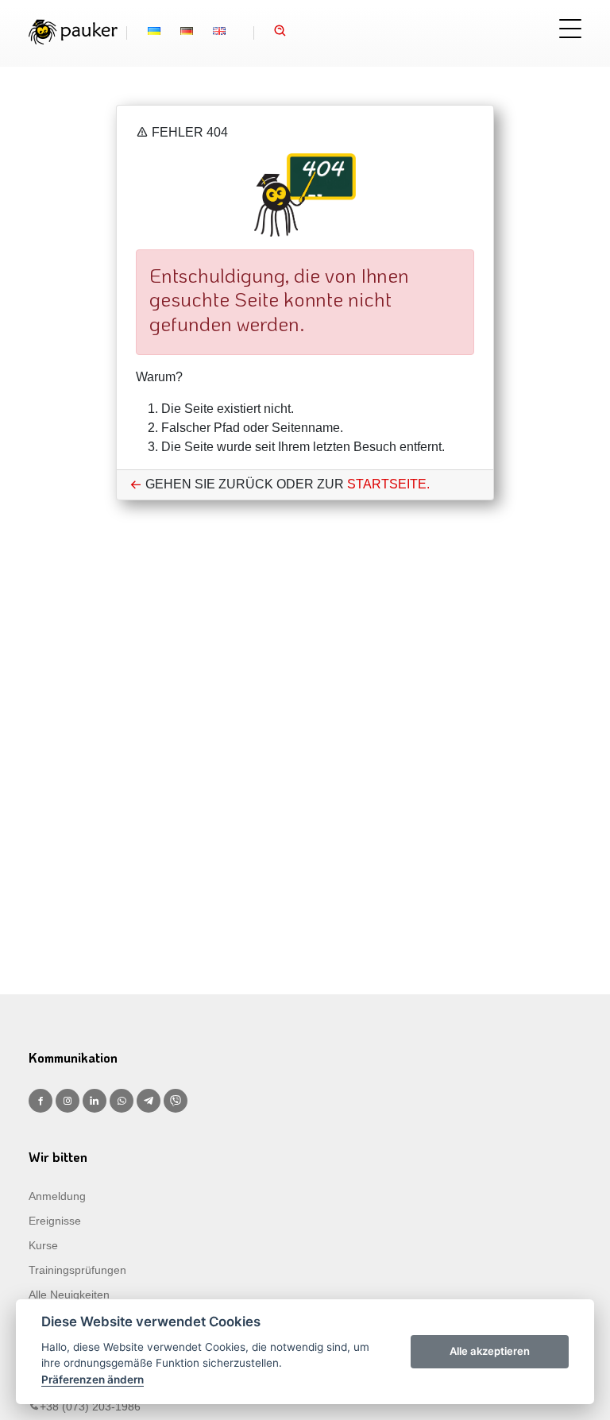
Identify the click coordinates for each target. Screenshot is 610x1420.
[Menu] (570, 28)
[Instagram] (67, 1101)
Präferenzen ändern (92, 1379)
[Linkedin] (94, 1101)
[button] (280, 33)
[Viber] (175, 1101)
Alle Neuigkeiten (69, 1294)
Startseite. (388, 484)
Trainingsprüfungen (77, 1270)
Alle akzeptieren (490, 1351)
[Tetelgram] (148, 1101)
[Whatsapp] (121, 1101)
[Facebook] (40, 1101)
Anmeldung (57, 1196)
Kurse (43, 1245)
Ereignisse (55, 1220)
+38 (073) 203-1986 (90, 1406)
